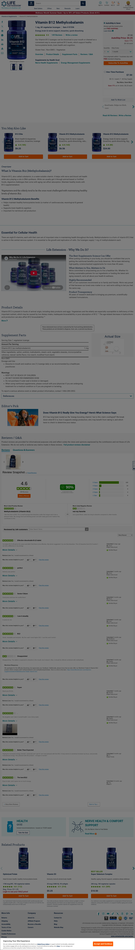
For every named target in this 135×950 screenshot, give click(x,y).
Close (58, 946)
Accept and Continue (103, 944)
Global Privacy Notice (43, 944)
